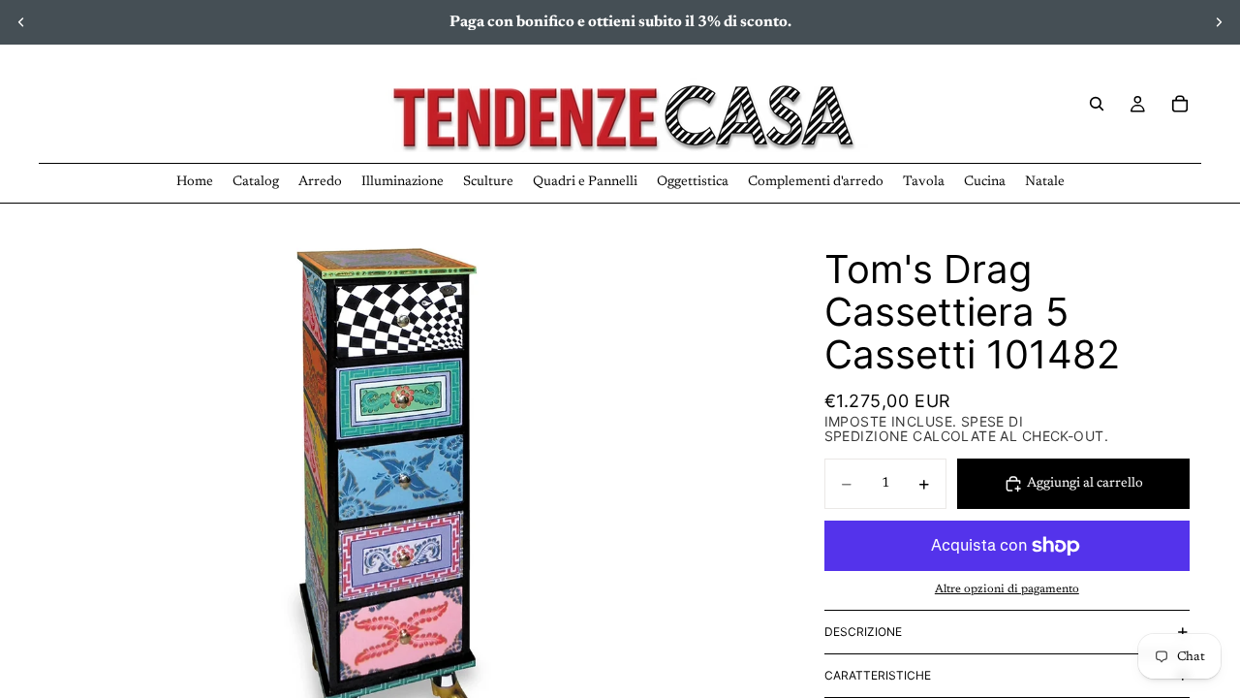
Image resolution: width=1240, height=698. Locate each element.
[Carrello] (1180, 103)
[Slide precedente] (21, 22)
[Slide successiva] (1218, 22)
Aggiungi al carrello (1085, 484)
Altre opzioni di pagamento (1007, 589)
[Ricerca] (1096, 103)
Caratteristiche (877, 675)
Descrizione (863, 631)
